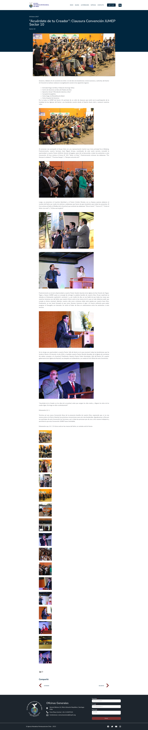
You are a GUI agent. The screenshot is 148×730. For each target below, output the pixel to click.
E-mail (94, 704)
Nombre (94, 698)
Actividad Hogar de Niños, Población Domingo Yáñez (58, 88)
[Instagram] (120, 726)
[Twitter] (112, 726)
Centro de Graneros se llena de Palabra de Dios (57, 90)
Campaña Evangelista (49, 94)
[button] (120, 5)
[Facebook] (108, 726)
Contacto (101, 5)
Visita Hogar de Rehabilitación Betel (53, 96)
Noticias (93, 5)
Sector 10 (32, 29)
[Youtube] (116, 726)
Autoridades (85, 5)
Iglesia (77, 5)
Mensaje (94, 710)
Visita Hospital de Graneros (50, 98)
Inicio (71, 5)
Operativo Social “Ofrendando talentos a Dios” (56, 92)
